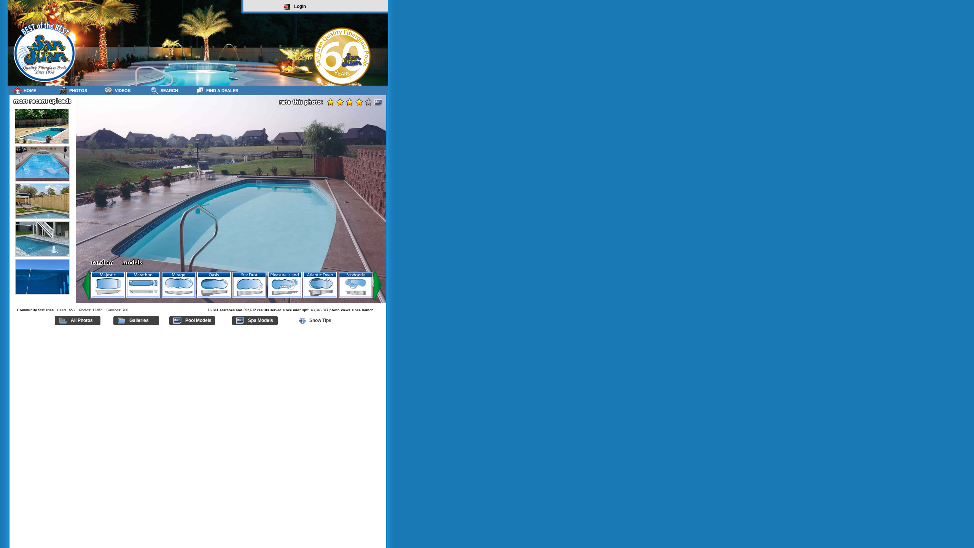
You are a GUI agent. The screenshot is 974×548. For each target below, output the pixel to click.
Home (30, 90)
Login (300, 6)
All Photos (82, 320)
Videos (123, 90)
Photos (78, 90)
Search (169, 90)
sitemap (379, 328)
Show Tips (320, 320)
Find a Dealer (222, 90)
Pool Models (198, 320)
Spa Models (260, 320)
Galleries (139, 320)
